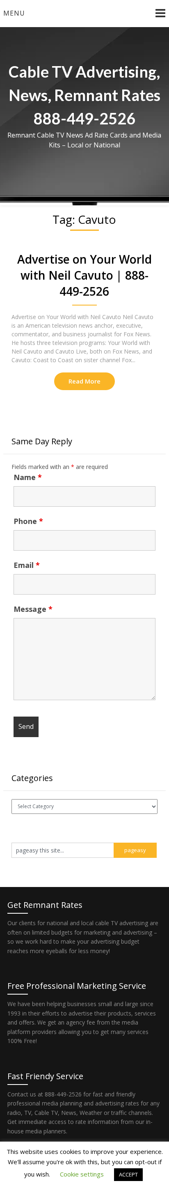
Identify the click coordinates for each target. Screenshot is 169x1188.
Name (28, 477)
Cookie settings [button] (82, 1174)
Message (33, 609)
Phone (28, 521)
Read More (84, 381)
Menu (14, 13)
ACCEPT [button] (128, 1174)
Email (27, 565)
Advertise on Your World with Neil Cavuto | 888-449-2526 (84, 275)
